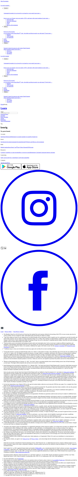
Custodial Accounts (25, 136)
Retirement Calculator (35, 152)
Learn (5, 38)
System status (23, 157)
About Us (9, 50)
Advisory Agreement (60, 345)
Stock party (30, 142)
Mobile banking (4, 147)
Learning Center (4, 152)
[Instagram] (39, 245)
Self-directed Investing (6, 142)
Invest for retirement (11, 21)
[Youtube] (2, 329)
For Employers (33, 136)
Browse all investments (12, 25)
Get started (6, 5)
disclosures (21, 458)
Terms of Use (26, 439)
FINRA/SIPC (38, 448)
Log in (2, 5)
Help (28, 157)
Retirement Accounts (16, 136)
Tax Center (9, 52)
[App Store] (30, 169)
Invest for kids (10, 19)
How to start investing (13, 152)
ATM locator (30, 147)
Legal (2, 331)
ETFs (8, 23)
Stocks (8, 22)
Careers (5, 162)
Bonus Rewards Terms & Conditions (52, 373)
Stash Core (17, 157)
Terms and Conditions (65, 356)
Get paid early (10, 37)
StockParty (9, 53)
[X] (2, 249)
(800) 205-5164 (23, 469)
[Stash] (39, 3)
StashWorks (6, 41)
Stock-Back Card (12, 147)
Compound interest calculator (48, 152)
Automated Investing (16, 142)
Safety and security (5, 157)
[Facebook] (39, 325)
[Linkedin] (5, 249)
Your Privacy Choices (18, 331)
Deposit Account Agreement (17, 385)
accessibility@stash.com (59, 460)
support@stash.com (12, 469)
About (2, 162)
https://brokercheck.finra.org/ (22, 452)
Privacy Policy (8, 331)
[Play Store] (11, 169)
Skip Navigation (4, 1)
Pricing (5, 40)
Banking (9, 34)
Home (2, 104)
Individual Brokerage (6, 136)
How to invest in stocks (24, 152)
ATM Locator (10, 36)
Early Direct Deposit (22, 147)
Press (8, 162)
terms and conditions (21, 414)
